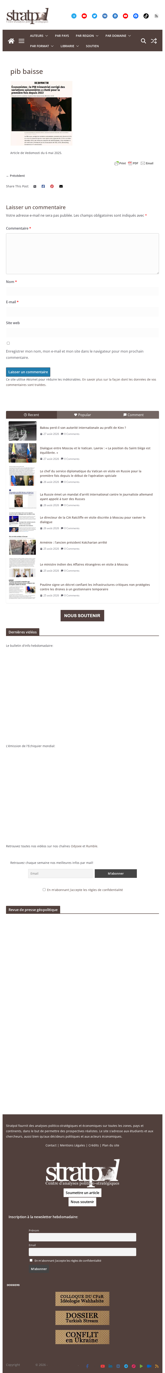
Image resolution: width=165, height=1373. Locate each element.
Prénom (34, 1230)
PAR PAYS (62, 36)
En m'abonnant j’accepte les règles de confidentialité (85, 890)
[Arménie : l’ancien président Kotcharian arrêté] (23, 545)
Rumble (91, 846)
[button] (45, 36)
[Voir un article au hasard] (154, 41)
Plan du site (110, 1145)
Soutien (92, 46)
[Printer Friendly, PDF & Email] (134, 163)
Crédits (94, 1145)
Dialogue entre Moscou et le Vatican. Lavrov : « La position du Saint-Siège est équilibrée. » (95, 450)
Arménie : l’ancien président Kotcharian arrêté (73, 542)
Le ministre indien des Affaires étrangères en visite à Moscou (84, 564)
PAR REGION (85, 36)
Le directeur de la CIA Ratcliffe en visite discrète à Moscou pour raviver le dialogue (92, 519)
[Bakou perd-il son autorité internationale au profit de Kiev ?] (23, 431)
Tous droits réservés (63, 1365)
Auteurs (36, 36)
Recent (33, 414)
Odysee (76, 846)
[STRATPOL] (11, 41)
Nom (11, 281)
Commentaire (18, 228)
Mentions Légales (72, 1145)
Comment (136, 414)
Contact (51, 1145)
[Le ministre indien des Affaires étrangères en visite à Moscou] (23, 567)
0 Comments (71, 434)
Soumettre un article (82, 1192)
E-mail (12, 302)
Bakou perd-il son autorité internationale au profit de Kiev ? (83, 428)
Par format (39, 46)
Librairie (67, 46)
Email (32, 1245)
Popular (84, 414)
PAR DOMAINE (115, 36)
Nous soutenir (82, 1201)
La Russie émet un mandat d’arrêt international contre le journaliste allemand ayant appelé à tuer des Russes (96, 496)
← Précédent (15, 176)
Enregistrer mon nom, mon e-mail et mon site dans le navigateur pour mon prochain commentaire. (75, 354)
